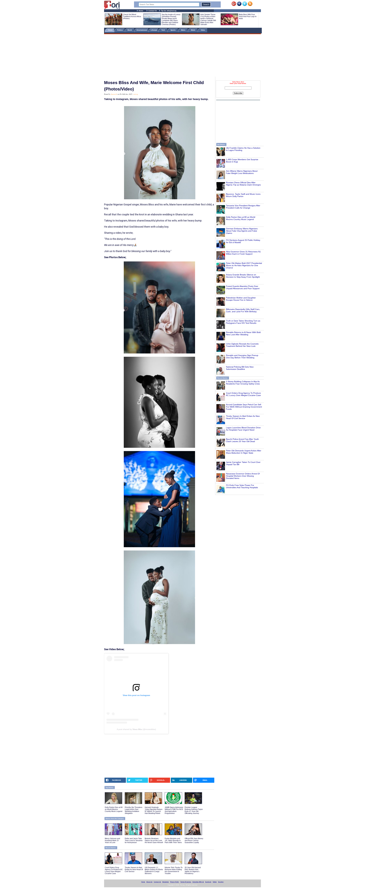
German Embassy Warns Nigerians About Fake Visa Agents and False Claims (242, 230)
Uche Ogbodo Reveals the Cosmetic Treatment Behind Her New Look (242, 345)
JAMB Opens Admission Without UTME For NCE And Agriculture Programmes (174, 810)
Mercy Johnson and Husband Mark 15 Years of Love (112, 840)
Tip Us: (168, 11)
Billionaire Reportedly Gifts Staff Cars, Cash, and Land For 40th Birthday (243, 310)
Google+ (221, 882)
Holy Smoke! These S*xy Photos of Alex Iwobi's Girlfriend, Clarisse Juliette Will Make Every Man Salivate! (208, 19)
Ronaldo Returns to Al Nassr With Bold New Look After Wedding (243, 333)
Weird (193, 30)
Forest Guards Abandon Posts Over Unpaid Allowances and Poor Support (242, 287)
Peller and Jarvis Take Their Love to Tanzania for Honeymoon (133, 840)
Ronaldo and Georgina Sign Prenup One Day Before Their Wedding (242, 356)
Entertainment (142, 30)
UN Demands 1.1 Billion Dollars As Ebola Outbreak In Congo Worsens (154, 870)
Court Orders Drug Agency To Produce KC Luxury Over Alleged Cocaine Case (243, 394)
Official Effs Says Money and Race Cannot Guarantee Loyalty (194, 840)
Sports (173, 30)
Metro (183, 30)
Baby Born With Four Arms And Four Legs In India (247, 16)
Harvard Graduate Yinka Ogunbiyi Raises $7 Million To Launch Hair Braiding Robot (153, 810)
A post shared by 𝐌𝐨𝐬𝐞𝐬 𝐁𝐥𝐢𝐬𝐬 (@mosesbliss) (136, 729)
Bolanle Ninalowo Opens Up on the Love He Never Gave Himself (154, 840)
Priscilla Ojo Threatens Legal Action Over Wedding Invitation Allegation (133, 810)
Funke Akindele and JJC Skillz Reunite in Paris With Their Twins (173, 840)
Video (203, 30)
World (130, 30)
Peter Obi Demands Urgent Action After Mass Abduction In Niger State (243, 451)
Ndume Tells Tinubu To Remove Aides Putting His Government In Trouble (173, 870)
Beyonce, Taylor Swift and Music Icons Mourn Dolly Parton (243, 195)
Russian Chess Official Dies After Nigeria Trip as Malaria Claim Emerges (243, 183)
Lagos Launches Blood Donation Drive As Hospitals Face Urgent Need (243, 428)
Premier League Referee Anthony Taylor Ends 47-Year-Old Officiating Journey (194, 810)
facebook (208, 882)
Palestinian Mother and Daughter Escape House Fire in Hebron (241, 299)
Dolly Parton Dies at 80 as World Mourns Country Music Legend (240, 218)
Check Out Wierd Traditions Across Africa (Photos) (132, 16)
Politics (120, 30)
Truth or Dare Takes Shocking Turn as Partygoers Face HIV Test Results (243, 322)
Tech (163, 30)
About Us (149, 882)
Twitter (215, 882)
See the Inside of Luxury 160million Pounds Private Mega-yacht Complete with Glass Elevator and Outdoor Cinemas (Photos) (171, 19)
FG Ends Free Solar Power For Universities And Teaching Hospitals (242, 486)
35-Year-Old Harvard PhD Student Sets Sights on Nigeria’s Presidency (193, 870)
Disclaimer (165, 882)
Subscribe (238, 93)
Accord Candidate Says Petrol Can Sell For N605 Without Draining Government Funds (244, 406)
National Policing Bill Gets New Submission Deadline (240, 368)
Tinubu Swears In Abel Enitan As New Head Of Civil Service (243, 417)
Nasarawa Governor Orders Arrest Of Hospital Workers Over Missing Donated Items (243, 476)
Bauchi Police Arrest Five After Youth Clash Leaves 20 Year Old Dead (242, 440)
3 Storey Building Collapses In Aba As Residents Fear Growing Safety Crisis (243, 382)
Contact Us (152, 11)
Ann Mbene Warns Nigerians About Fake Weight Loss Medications (241, 172)
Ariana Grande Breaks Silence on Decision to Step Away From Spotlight (243, 276)
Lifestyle (154, 30)
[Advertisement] (182, 56)
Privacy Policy (174, 882)
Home (141, 11)
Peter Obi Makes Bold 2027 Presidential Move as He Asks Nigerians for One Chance (244, 265)
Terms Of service (185, 882)
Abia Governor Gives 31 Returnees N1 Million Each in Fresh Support (243, 252)
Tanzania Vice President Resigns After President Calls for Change (243, 206)
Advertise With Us (198, 882)
